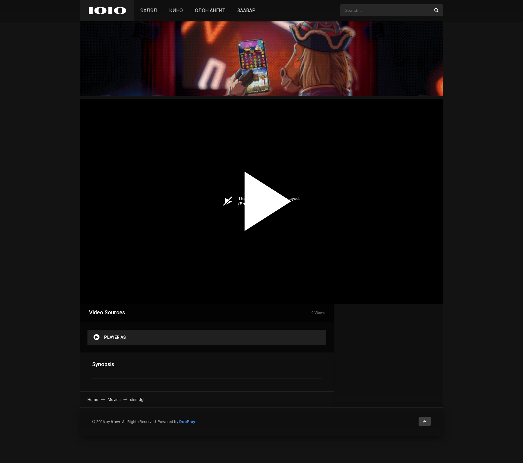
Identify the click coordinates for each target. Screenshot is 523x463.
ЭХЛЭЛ (148, 10)
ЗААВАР (246, 10)
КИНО (176, 10)
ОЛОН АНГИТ (210, 10)
